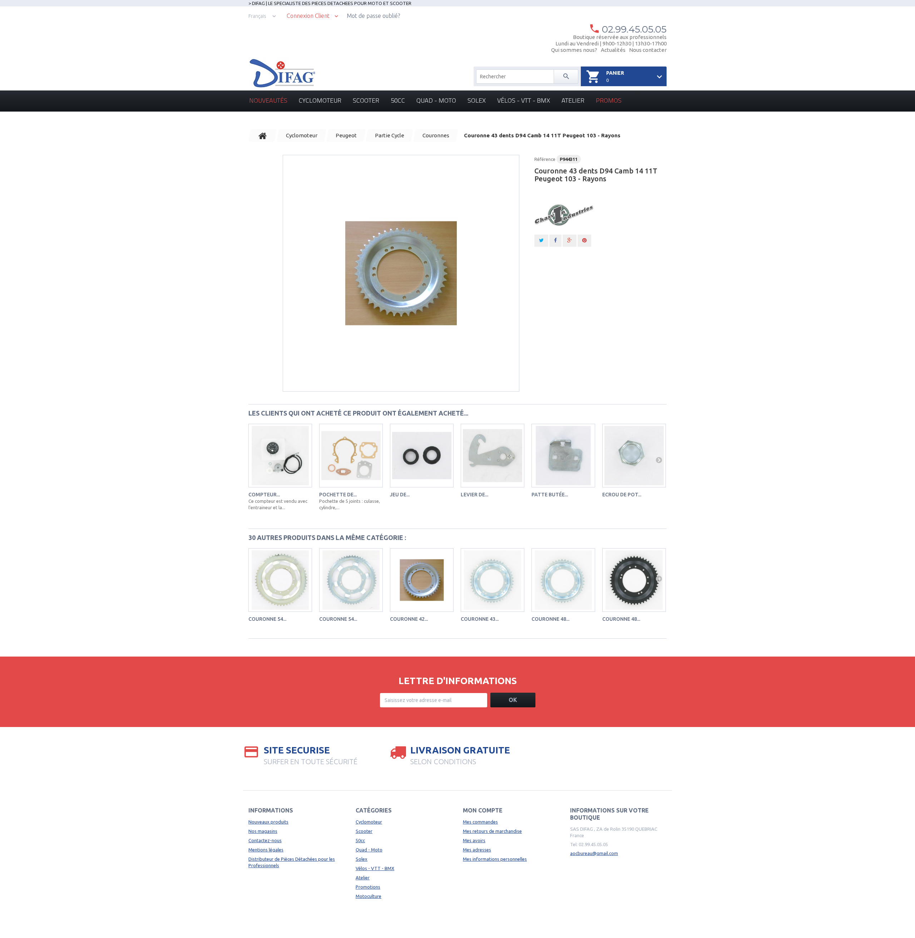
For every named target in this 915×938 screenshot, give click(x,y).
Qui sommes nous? (574, 50)
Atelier (573, 100)
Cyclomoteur (320, 100)
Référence (544, 159)
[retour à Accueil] (262, 135)
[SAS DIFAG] (281, 73)
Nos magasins (262, 831)
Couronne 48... (550, 619)
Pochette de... (338, 494)
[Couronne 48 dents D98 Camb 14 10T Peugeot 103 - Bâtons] (563, 580)
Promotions (368, 886)
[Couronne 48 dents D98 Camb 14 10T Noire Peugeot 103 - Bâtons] (634, 580)
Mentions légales (265, 849)
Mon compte (483, 810)
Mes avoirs (474, 840)
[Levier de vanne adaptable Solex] (492, 455)
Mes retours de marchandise (492, 831)
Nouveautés (268, 100)
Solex (477, 100)
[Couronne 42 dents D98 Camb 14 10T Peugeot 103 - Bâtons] (422, 580)
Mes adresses (477, 849)
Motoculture (368, 896)
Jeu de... (400, 494)
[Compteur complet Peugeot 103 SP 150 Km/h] (280, 455)
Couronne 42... (409, 619)
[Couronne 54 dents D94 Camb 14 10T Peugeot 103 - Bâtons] (280, 580)
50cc (398, 100)
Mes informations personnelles (495, 858)
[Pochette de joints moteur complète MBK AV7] (351, 455)
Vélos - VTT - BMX (523, 100)
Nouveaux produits (268, 821)
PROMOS (609, 100)
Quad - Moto (436, 100)
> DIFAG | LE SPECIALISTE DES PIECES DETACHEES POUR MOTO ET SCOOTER (329, 3)
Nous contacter (648, 50)
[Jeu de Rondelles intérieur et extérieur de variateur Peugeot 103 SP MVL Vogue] (422, 455)
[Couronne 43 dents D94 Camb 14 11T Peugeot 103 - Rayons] (401, 273)
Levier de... (474, 494)
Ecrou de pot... (621, 494)
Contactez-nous (265, 840)
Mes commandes (480, 821)
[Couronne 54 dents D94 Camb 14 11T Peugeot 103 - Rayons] (351, 580)
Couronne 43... (480, 619)
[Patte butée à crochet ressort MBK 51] (563, 455)
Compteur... (264, 494)
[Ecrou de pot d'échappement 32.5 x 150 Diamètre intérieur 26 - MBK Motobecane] (634, 455)
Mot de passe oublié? (373, 16)
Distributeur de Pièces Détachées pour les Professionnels (291, 862)
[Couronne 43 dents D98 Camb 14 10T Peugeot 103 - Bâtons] (492, 580)
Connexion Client (308, 16)
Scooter (366, 100)
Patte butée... (549, 494)
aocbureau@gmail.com (594, 853)
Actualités (613, 50)
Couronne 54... (267, 619)
